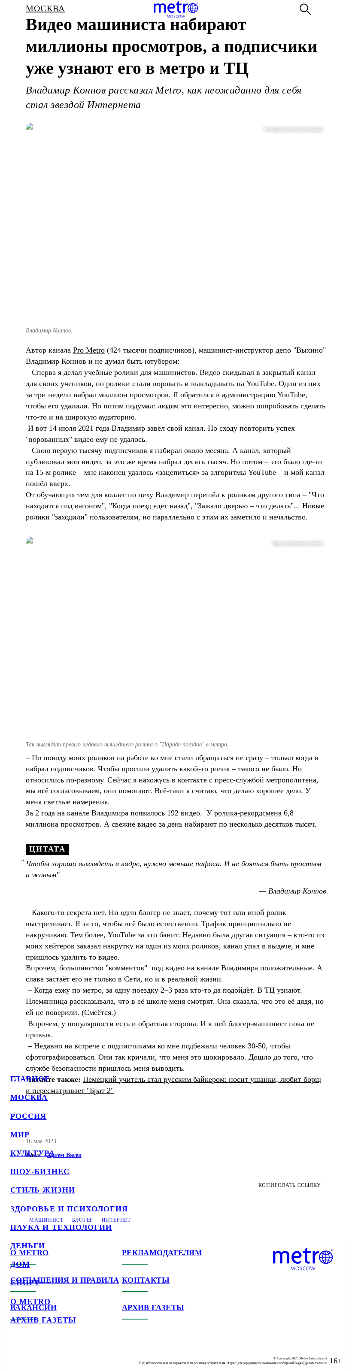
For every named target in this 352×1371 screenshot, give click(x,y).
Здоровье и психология (69, 1209)
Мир (20, 1134)
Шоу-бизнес (40, 1171)
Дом (20, 1264)
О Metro (30, 1301)
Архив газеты (43, 1320)
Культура (32, 1153)
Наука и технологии (61, 1227)
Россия (28, 1116)
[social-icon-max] (69, 1354)
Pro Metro (89, 350)
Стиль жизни (42, 1190)
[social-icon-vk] (17, 1354)
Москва (29, 1097)
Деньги (27, 1245)
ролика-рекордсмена (248, 813)
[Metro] (176, 9)
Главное (30, 1079)
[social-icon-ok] (51, 1354)
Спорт (25, 1282)
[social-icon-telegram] (34, 1354)
